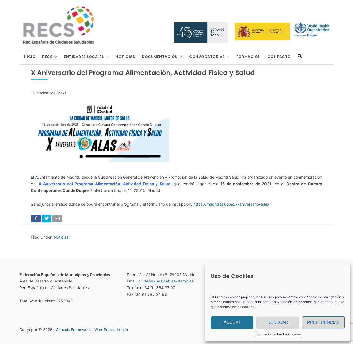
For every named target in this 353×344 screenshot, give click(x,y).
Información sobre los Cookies (278, 334)
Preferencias (323, 322)
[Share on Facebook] (36, 219)
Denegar (278, 322)
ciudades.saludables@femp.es (166, 281)
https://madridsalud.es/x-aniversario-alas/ (231, 204)
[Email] (57, 219)
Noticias (61, 237)
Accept (232, 322)
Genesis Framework (73, 329)
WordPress (104, 329)
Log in (122, 329)
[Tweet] (47, 219)
